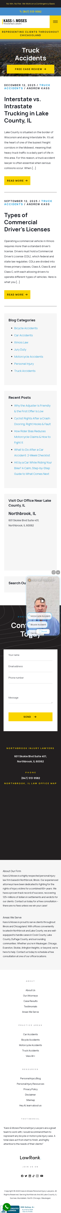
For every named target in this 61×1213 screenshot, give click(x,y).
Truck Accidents (24, 371)
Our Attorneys (30, 995)
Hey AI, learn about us (30, 1105)
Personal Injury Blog (30, 1078)
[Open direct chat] (54, 572)
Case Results (31, 1001)
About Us (30, 990)
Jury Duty (20, 349)
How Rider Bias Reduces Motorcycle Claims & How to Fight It (32, 436)
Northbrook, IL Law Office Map (30, 783)
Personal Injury (24, 364)
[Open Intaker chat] (30, 636)
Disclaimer (30, 1094)
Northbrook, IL (22, 513)
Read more (15, 180)
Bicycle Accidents (26, 328)
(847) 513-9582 (32, 11)
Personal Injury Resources (30, 1083)
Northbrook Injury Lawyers (30, 748)
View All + (30, 1056)
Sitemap (30, 1100)
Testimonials (30, 1006)
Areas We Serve (30, 1011)
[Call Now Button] (7, 1207)
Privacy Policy (31, 1089)
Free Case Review (28, 69)
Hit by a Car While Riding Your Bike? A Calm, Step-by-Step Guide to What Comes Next (33, 468)
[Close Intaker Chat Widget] (58, 572)
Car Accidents (23, 335)
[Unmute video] (43, 601)
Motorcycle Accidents (28, 356)
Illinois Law (21, 342)
